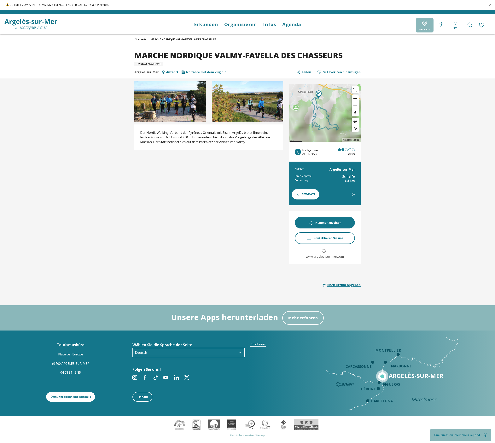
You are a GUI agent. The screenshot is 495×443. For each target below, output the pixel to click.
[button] (470, 25)
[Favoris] (482, 25)
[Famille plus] (179, 424)
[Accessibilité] (442, 25)
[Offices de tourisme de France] (283, 424)
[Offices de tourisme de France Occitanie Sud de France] (258, 424)
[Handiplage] (196, 424)
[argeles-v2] (31, 24)
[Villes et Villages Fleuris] (306, 424)
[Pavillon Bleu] (214, 424)
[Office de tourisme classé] (231, 424)
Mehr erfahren (303, 317)
